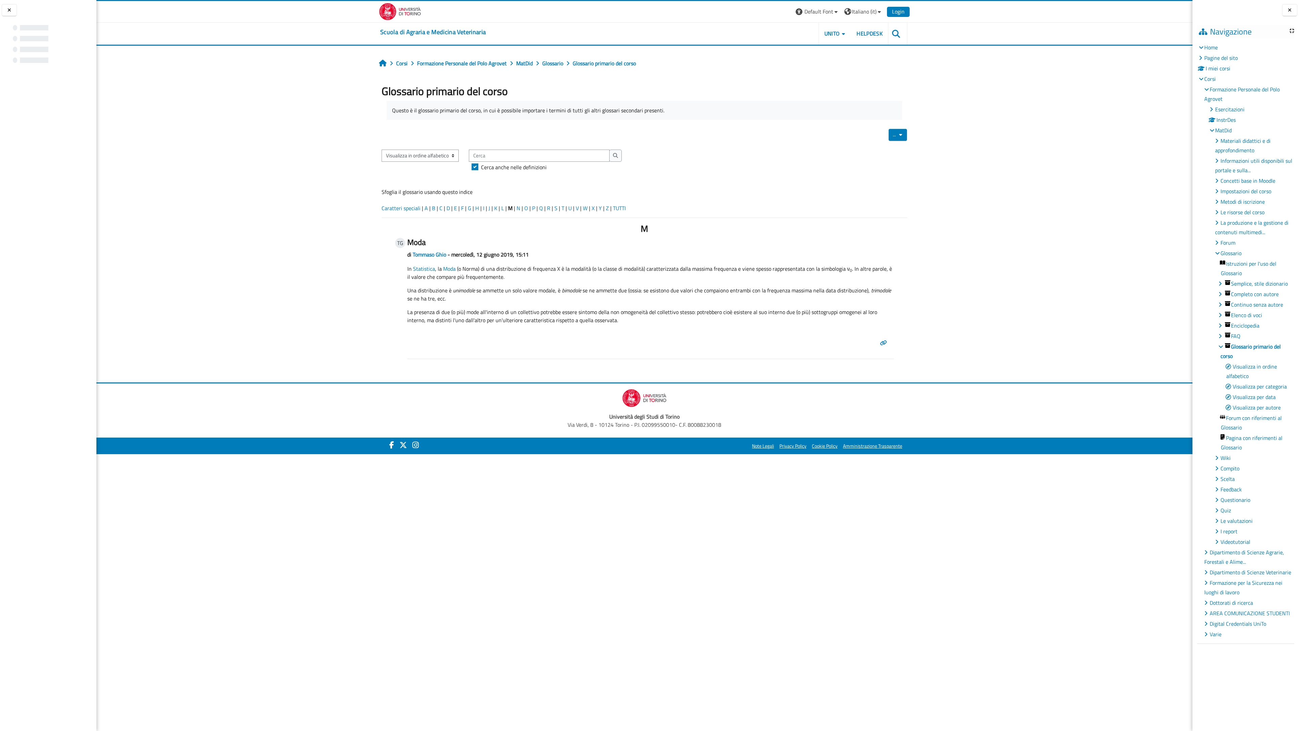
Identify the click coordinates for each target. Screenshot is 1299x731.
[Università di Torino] (400, 11)
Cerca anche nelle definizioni (514, 167)
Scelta (1228, 479)
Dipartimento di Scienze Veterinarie (1250, 572)
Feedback (1231, 489)
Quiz (1226, 510)
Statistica (424, 269)
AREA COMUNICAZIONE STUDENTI (1250, 613)
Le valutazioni (1237, 521)
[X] (403, 445)
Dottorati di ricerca (1231, 603)
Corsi (1210, 79)
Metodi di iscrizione (1243, 202)
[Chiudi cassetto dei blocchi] (1289, 10)
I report (1229, 531)
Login (898, 11)
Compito (1230, 468)
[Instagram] (415, 445)
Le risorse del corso (1242, 212)
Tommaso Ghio (429, 254)
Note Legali (763, 446)
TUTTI (619, 208)
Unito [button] (832, 33)
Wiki (1226, 458)
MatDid (1223, 130)
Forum (1228, 243)
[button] (817, 11)
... (900, 134)
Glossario (1231, 253)
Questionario (1235, 500)
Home (1211, 47)
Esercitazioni (1230, 109)
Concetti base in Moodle (1248, 181)
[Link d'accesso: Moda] (884, 343)
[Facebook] (392, 445)
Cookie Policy (825, 446)
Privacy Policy (792, 446)
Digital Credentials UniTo (1238, 624)
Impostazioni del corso (1246, 191)
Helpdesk (870, 33)
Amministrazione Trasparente (872, 446)
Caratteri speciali (401, 208)
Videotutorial (1235, 542)
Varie (1216, 634)
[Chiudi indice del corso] (9, 10)
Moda (449, 269)
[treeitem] (1245, 341)
